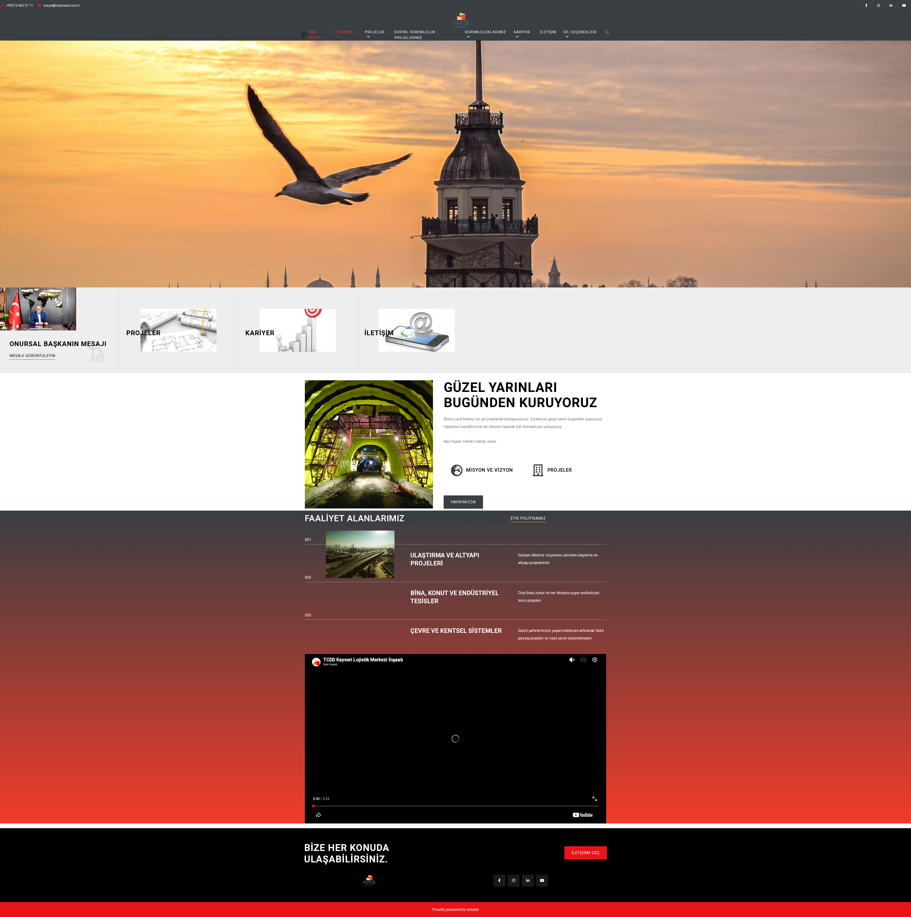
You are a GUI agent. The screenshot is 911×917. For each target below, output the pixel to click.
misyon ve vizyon (489, 470)
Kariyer (522, 32)
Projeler (375, 32)
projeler (560, 470)
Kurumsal (345, 32)
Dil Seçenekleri (580, 32)
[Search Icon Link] (607, 32)
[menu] (304, 34)
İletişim (548, 32)
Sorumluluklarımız (485, 32)
